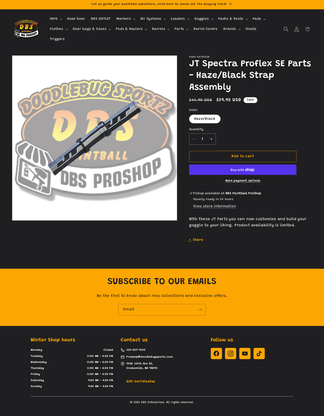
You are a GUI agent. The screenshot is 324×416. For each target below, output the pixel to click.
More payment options (242, 180)
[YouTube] (244, 353)
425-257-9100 (135, 350)
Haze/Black (204, 119)
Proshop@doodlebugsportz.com (149, 357)
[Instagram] (230, 353)
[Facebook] (216, 353)
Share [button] (198, 240)
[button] (55, 19)
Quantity (196, 129)
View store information (214, 206)
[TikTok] (259, 353)
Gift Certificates (140, 381)
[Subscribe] (200, 309)
